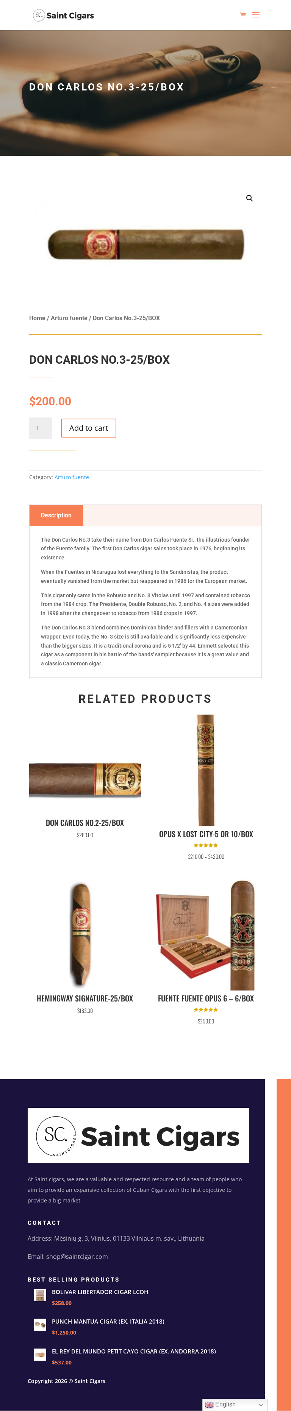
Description (56, 515)
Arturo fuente (69, 318)
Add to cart (88, 428)
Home (37, 318)
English (225, 1404)
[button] (250, 198)
